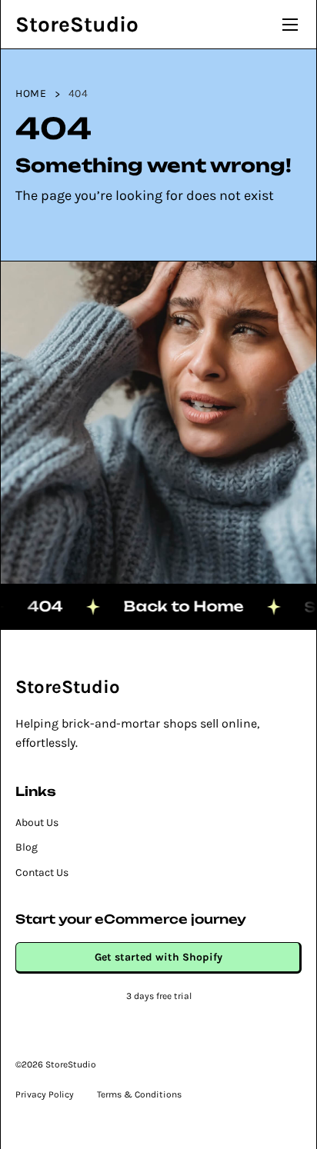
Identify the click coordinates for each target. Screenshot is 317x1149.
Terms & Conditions (139, 1094)
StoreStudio (76, 24)
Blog (26, 847)
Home (31, 93)
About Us (36, 822)
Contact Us (41, 872)
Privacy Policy (44, 1094)
